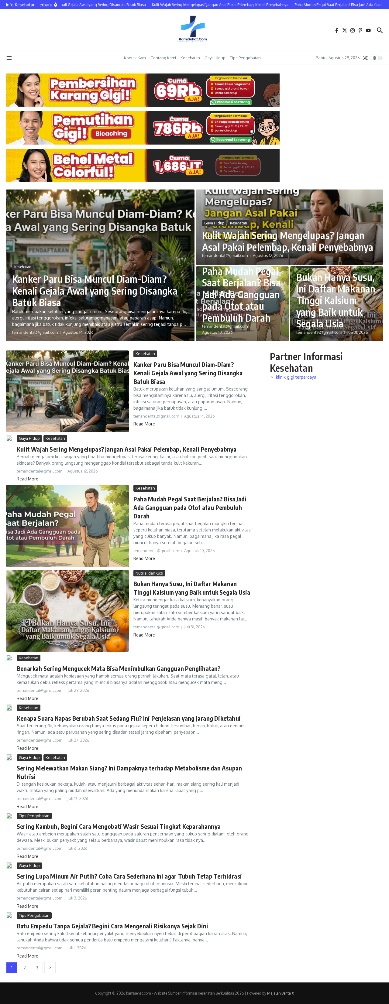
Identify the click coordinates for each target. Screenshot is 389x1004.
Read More (144, 423)
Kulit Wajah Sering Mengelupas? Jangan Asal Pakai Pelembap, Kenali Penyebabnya (287, 241)
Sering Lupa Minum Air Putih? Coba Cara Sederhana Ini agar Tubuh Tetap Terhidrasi (129, 876)
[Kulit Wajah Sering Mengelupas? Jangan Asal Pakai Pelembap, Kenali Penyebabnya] (9, 438)
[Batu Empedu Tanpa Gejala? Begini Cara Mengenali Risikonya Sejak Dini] (9, 915)
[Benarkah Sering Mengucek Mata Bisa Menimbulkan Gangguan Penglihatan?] (9, 658)
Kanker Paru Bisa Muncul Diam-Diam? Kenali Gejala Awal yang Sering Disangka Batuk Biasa (94, 290)
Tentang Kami (163, 57)
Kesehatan (190, 57)
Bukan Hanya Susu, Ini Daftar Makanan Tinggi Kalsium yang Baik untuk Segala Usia (336, 300)
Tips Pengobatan (245, 57)
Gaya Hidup (215, 57)
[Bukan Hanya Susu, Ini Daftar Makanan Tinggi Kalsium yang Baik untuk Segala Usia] (67, 611)
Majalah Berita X (280, 993)
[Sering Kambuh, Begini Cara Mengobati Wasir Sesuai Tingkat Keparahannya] (9, 816)
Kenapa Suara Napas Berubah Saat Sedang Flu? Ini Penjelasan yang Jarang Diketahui (129, 718)
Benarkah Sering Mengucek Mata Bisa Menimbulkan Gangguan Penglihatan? (119, 668)
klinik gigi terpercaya (296, 377)
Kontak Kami (135, 57)
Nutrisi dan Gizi (149, 573)
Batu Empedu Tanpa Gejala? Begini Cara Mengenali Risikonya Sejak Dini (112, 926)
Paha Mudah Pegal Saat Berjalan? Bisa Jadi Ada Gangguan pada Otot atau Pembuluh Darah (241, 294)
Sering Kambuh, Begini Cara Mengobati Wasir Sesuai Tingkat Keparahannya (119, 826)
